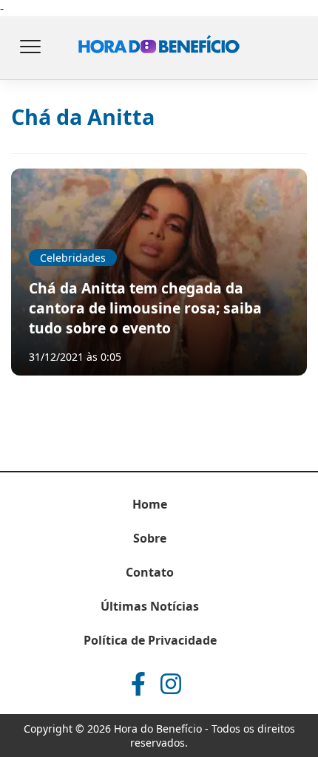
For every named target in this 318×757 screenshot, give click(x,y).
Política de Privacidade (150, 640)
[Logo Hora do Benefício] (159, 48)
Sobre (149, 538)
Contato (150, 572)
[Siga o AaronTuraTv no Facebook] (138, 684)
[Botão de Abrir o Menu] (29, 48)
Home (149, 504)
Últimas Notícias (150, 606)
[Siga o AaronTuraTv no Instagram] (171, 684)
